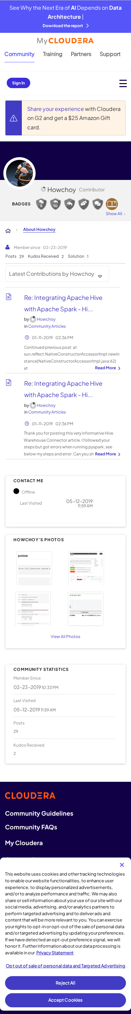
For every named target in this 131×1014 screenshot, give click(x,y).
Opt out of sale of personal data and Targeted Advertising (65, 965)
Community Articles (47, 326)
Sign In (18, 82)
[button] (38, 567)
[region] (65, 934)
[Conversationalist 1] (98, 204)
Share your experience (56, 108)
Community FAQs (31, 827)
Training (52, 53)
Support (110, 53)
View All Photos (65, 636)
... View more (106, 368)
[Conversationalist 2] (41, 204)
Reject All (65, 983)
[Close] (122, 865)
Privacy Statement (55, 952)
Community (19, 53)
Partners (81, 53)
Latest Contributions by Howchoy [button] (51, 273)
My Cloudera (24, 842)
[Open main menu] (123, 83)
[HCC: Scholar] (112, 204)
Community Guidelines (39, 813)
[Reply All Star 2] (55, 204)
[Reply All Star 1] (69, 204)
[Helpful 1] (84, 204)
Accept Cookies (65, 1000)
